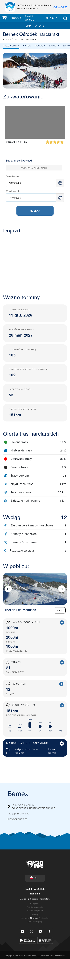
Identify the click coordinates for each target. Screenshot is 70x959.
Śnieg (27, 45)
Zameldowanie (13, 176)
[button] (65, 18)
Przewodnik (11, 45)
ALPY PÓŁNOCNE (13, 39)
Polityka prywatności (35, 907)
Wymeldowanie (13, 191)
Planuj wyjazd (29, 18)
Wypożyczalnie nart (34, 168)
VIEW (60, 610)
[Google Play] (27, 940)
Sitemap (35, 914)
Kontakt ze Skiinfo (35, 889)
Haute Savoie (52, 750)
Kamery (54, 45)
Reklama (35, 893)
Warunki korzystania (35, 910)
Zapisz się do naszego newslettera (35, 898)
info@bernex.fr (17, 819)
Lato (38, 25)
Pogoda (16, 18)
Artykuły (51, 18)
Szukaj (35, 210)
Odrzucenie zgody (35, 921)
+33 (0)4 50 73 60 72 (18, 813)
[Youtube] (22, 931)
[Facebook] (49, 931)
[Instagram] (40, 931)
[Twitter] (31, 931)
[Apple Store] (45, 940)
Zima (28, 25)
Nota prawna (35, 903)
